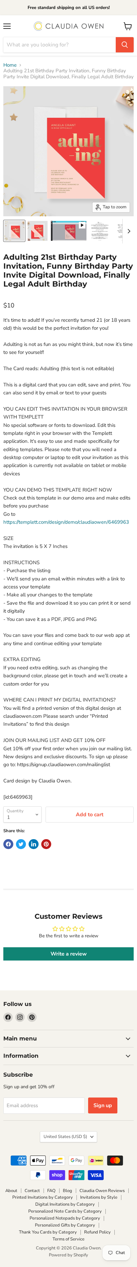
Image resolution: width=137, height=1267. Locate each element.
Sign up (102, 1105)
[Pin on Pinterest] (46, 844)
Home (10, 65)
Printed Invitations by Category (42, 1197)
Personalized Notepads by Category (65, 1218)
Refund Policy (97, 1232)
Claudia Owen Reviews (102, 1191)
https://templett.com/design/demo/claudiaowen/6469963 (66, 522)
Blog (67, 1191)
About (11, 1191)
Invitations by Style (98, 1197)
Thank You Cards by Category (48, 1232)
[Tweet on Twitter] (21, 844)
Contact (32, 1191)
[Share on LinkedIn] (34, 844)
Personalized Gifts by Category (65, 1225)
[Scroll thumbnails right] (127, 231)
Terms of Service (68, 1239)
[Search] (125, 44)
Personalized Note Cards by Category (65, 1211)
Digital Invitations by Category (65, 1204)
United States (65, 1137)
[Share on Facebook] (8, 844)
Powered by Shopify (68, 1255)
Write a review (69, 954)
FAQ (51, 1191)
